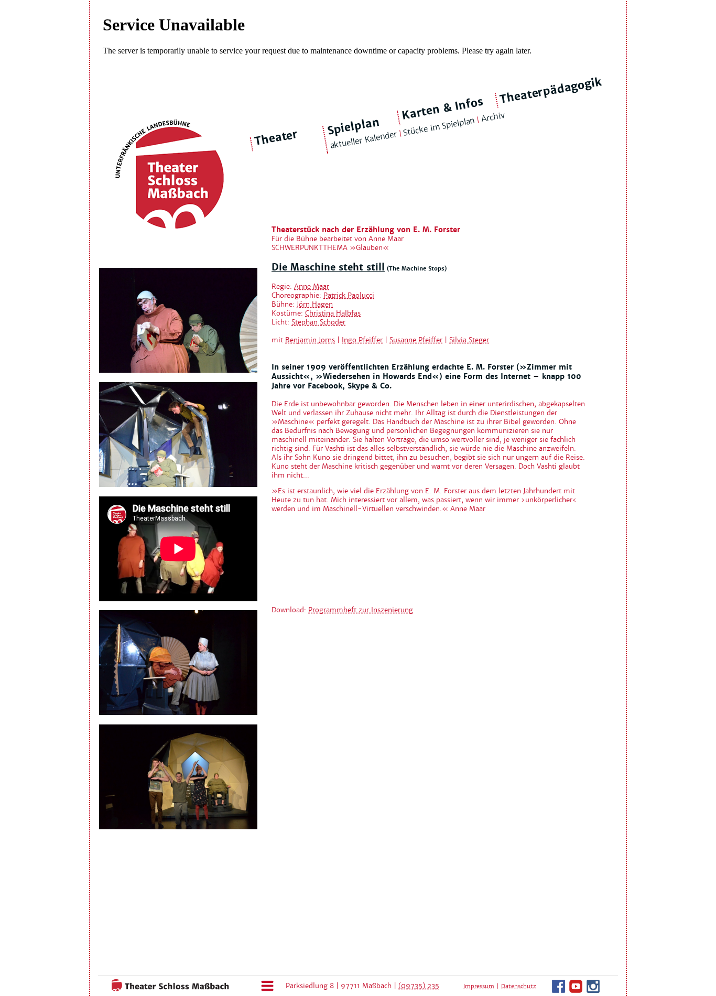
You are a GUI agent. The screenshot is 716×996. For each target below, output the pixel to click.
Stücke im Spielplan (439, 126)
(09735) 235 (418, 985)
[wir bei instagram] (593, 990)
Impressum (478, 986)
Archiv (492, 117)
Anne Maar (311, 286)
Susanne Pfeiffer (415, 339)
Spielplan (353, 126)
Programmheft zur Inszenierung (360, 609)
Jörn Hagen (315, 304)
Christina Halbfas (333, 313)
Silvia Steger (469, 339)
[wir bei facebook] (558, 990)
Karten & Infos (442, 108)
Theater (276, 137)
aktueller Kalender (363, 139)
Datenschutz (518, 986)
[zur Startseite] (167, 989)
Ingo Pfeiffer (362, 339)
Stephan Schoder (318, 322)
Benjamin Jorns (310, 339)
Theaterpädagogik (551, 90)
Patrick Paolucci (348, 295)
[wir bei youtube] (575, 990)
